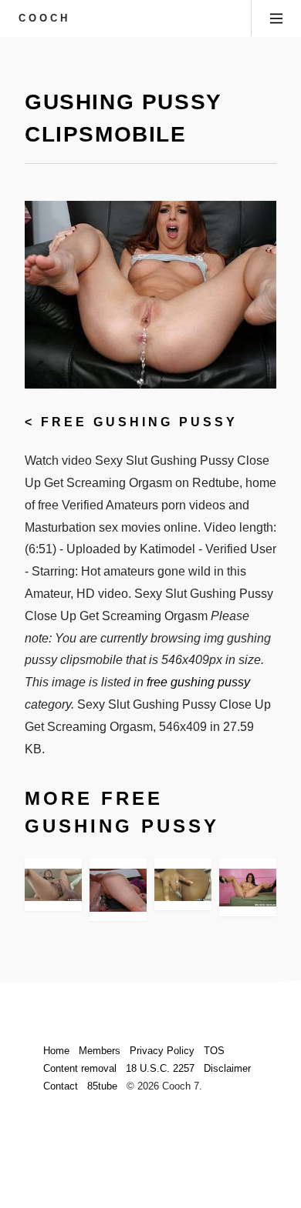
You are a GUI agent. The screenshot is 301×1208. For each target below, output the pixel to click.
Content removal (80, 1068)
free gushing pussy (139, 422)
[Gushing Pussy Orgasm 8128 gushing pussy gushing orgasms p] (247, 887)
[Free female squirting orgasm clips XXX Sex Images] (53, 885)
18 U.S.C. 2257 (160, 1068)
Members (99, 1050)
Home (56, 1050)
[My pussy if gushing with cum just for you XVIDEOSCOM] (182, 885)
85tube (102, 1086)
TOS (214, 1050)
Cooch (44, 18)
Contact (60, 1086)
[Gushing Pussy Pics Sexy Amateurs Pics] (118, 890)
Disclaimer (227, 1068)
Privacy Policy (162, 1050)
